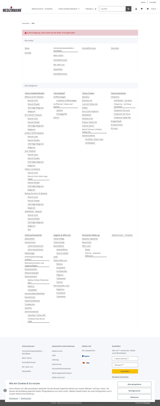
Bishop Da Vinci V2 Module (36, 193)
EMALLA (31, 286)
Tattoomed (61, 278)
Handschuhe (30, 242)
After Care (86, 246)
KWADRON (86, 115)
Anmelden (125, 371)
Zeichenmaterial (31, 311)
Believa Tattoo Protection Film (38, 281)
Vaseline (28, 308)
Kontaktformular (60, 60)
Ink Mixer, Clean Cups (94, 139)
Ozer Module (30, 151)
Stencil (56, 117)
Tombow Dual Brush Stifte (36, 320)
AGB (54, 355)
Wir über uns (59, 64)
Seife (56, 257)
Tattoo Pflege (59, 238)
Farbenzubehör (88, 135)
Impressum (13, 398)
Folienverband (31, 276)
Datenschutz (26, 398)
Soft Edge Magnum (36, 107)
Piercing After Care (61, 285)
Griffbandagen (60, 97)
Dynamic (85, 97)
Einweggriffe (61, 114)
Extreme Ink (87, 100)
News (143, 2)
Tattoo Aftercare (60, 260)
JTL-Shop (147, 403)
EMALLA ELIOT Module (34, 97)
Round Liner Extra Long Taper (37, 177)
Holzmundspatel (31, 273)
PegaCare (60, 289)
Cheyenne (115, 97)
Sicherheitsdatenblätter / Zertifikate (64, 49)
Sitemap (55, 360)
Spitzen (59, 110)
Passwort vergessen (120, 377)
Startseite (115, 48)
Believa (59, 264)
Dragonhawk (116, 121)
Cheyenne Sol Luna (122, 110)
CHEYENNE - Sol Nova (123, 100)
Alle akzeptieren (134, 384)
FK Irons (114, 128)
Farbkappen (90, 143)
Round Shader (34, 104)
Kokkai (85, 107)
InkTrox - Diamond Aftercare (92, 254)
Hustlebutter (61, 271)
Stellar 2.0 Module (32, 169)
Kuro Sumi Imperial (90, 111)
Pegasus (59, 275)
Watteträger (30, 253)
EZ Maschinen (117, 125)
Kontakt (153, 2)
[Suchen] (128, 8)
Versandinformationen (61, 368)
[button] (136, 8)
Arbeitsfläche (62, 249)
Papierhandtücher (32, 301)
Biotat (87, 249)
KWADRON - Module (33, 211)
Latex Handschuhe (35, 246)
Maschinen (86, 242)
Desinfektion (59, 246)
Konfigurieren (134, 391)
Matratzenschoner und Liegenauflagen (34, 264)
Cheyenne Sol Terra (122, 114)
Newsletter (58, 69)
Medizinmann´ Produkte (122, 235)
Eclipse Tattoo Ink (89, 122)
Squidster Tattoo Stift (37, 315)
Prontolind (60, 293)
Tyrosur (59, 282)
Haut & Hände (62, 253)
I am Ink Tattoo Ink (90, 104)
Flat (29, 229)
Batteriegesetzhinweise (62, 373)
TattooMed (32, 290)
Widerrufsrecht (58, 377)
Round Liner (33, 100)
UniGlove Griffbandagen (66, 100)
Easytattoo (60, 267)
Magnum (31, 111)
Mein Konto (58, 55)
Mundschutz (30, 297)
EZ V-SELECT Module (33, 115)
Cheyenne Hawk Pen (122, 117)
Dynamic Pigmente (90, 238)
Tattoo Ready (59, 242)
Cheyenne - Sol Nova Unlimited (122, 105)
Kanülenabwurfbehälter (35, 293)
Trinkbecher (30, 304)
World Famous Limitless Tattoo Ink (92, 130)
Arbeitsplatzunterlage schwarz (34, 258)
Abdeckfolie (29, 238)
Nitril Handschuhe (35, 249)
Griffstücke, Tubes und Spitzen (63, 105)
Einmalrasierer (31, 269)
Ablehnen (134, 397)
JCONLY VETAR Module (34, 133)
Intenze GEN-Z (88, 126)
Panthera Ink (87, 118)
